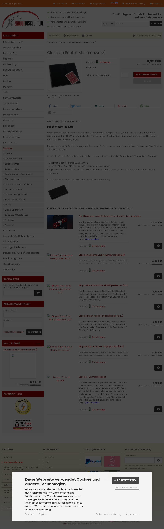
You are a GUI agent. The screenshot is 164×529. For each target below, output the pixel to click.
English (42, 514)
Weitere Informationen (127, 487)
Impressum (132, 514)
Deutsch (30, 514)
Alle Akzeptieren (125, 480)
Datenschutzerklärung (108, 514)
